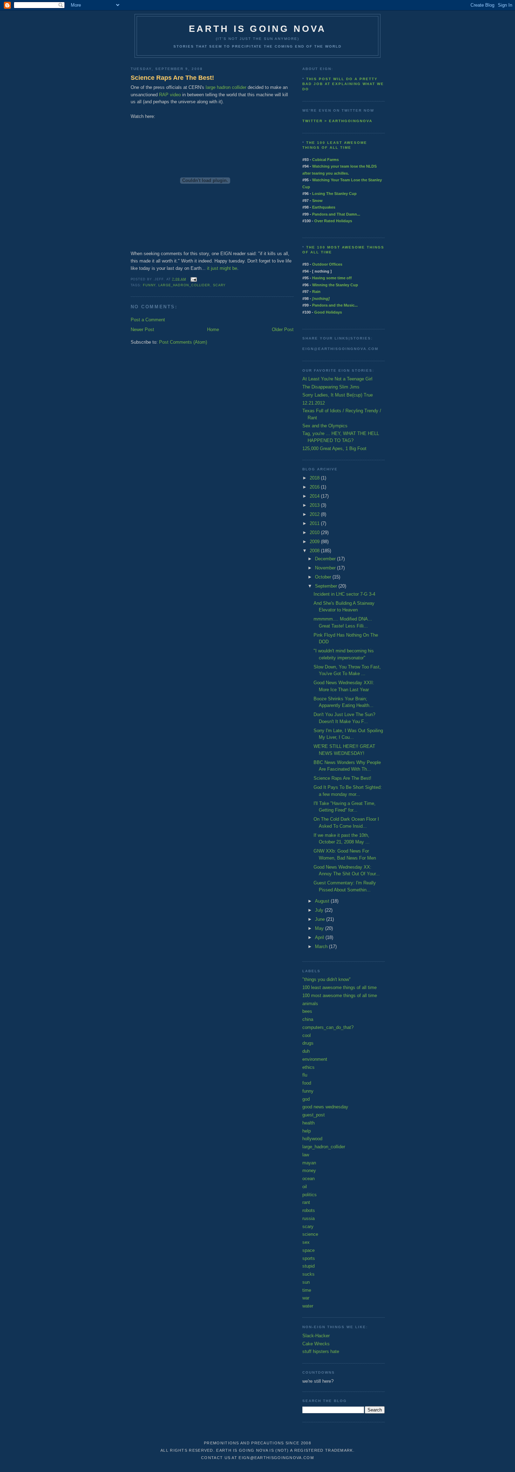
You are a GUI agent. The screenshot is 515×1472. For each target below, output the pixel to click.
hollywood (312, 1138)
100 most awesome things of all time (339, 995)
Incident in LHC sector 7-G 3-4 (344, 594)
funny (149, 285)
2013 (315, 505)
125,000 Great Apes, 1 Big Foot (334, 448)
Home (213, 329)
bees (307, 1011)
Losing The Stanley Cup (334, 193)
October (323, 577)
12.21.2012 (313, 403)
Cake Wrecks (316, 1343)
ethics (308, 1067)
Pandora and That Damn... (336, 214)
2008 (315, 550)
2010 (315, 532)
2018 (315, 478)
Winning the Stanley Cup (335, 285)
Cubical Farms (325, 159)
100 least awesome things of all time (339, 987)
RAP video (170, 94)
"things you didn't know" (326, 979)
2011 (315, 523)
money (309, 1170)
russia (308, 1218)
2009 (315, 541)
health (308, 1123)
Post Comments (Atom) (183, 342)
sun (306, 1282)
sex (306, 1242)
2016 (315, 487)
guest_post (313, 1114)
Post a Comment (148, 319)
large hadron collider (226, 87)
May (320, 928)
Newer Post (142, 329)
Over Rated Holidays (333, 221)
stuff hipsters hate (320, 1351)
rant (306, 1202)
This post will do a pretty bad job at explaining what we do (343, 84)
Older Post (283, 329)
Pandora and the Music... (335, 305)
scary (219, 285)
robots (308, 1210)
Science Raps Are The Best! (172, 77)
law (305, 1154)
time (306, 1290)
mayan (309, 1162)
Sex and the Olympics (325, 425)
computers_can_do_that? (327, 1027)
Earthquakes (323, 207)
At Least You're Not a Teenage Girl (337, 378)
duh (306, 1051)
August (323, 901)
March (322, 946)
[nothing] (321, 298)
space (308, 1250)
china (307, 1019)
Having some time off (332, 278)
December (326, 558)
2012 (315, 514)
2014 (315, 496)
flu (304, 1075)
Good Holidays (328, 312)
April (320, 937)
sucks (308, 1274)
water (307, 1306)
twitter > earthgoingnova (337, 121)
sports (308, 1258)
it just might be (222, 268)
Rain (316, 291)
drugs (308, 1043)
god (306, 1099)
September (326, 586)
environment (314, 1059)
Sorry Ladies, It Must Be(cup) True (337, 395)
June (320, 919)
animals (310, 1003)
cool (306, 1035)
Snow (317, 200)
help (306, 1131)
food (306, 1083)
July (320, 910)
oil (304, 1186)
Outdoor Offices (327, 264)
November (326, 567)
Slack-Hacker (316, 1335)
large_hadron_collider (184, 285)
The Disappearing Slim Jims (330, 387)
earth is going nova (258, 28)
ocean (308, 1178)
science (310, 1234)
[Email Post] (193, 279)
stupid (308, 1266)
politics (309, 1194)
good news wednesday (325, 1106)
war (305, 1298)
